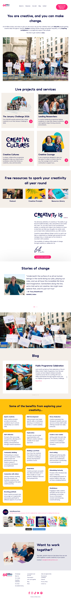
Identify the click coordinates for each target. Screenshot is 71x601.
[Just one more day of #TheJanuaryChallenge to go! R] (41, 521)
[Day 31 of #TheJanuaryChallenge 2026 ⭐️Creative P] (30, 521)
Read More (39, 385)
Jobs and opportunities (46, 574)
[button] (4, 377)
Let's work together (31, 579)
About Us (21, 6)
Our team (17, 583)
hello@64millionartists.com (50, 560)
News (28, 583)
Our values (17, 578)
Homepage (17, 574)
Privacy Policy (44, 581)
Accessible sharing (19, 585)
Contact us (43, 583)
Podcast (43, 579)
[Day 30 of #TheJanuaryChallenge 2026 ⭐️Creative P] (52, 521)
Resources (27, 6)
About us (17, 576)
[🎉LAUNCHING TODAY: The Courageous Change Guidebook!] (19, 521)
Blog (40, 6)
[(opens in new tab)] (58, 193)
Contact (44, 6)
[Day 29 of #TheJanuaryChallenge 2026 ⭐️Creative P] (63, 521)
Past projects (30, 577)
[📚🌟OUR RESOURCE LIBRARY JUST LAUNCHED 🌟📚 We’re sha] (8, 521)
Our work (34, 6)
